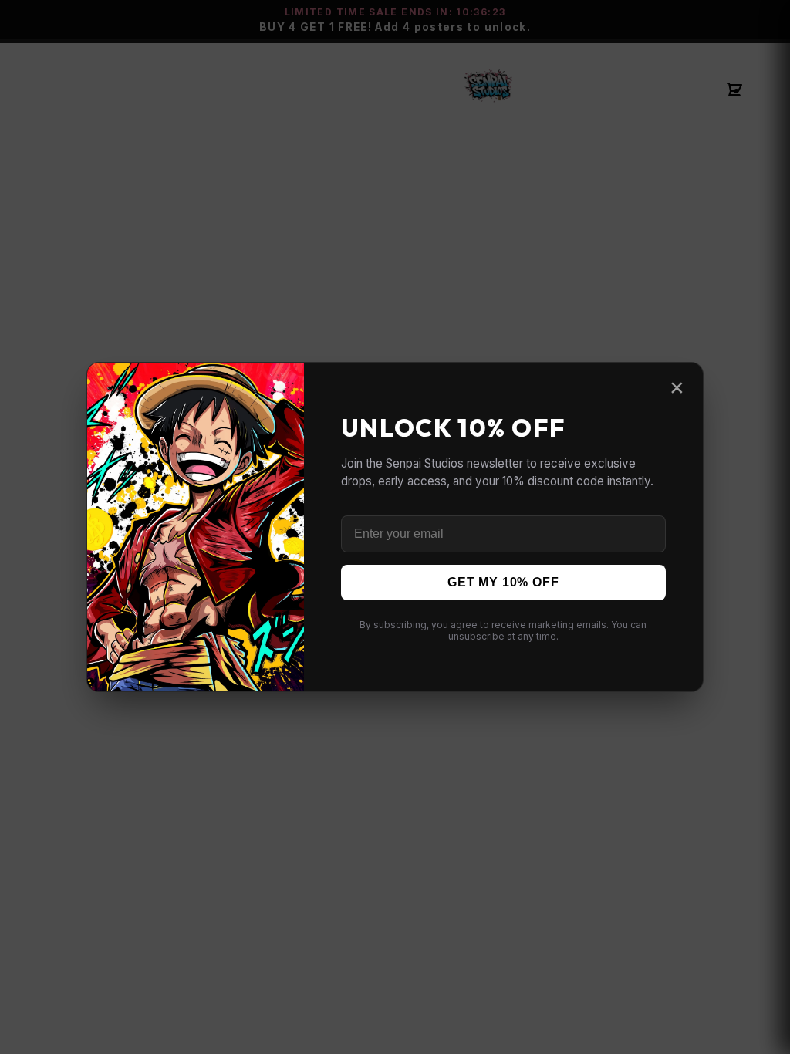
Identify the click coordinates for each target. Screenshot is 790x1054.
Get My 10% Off (503, 582)
